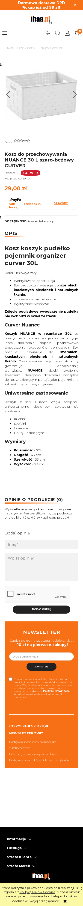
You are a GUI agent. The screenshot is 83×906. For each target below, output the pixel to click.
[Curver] (31, 172)
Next (75, 94)
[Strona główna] (41, 20)
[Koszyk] (77, 33)
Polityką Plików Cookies (37, 892)
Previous (8, 94)
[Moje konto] (67, 33)
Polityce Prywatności (56, 691)
